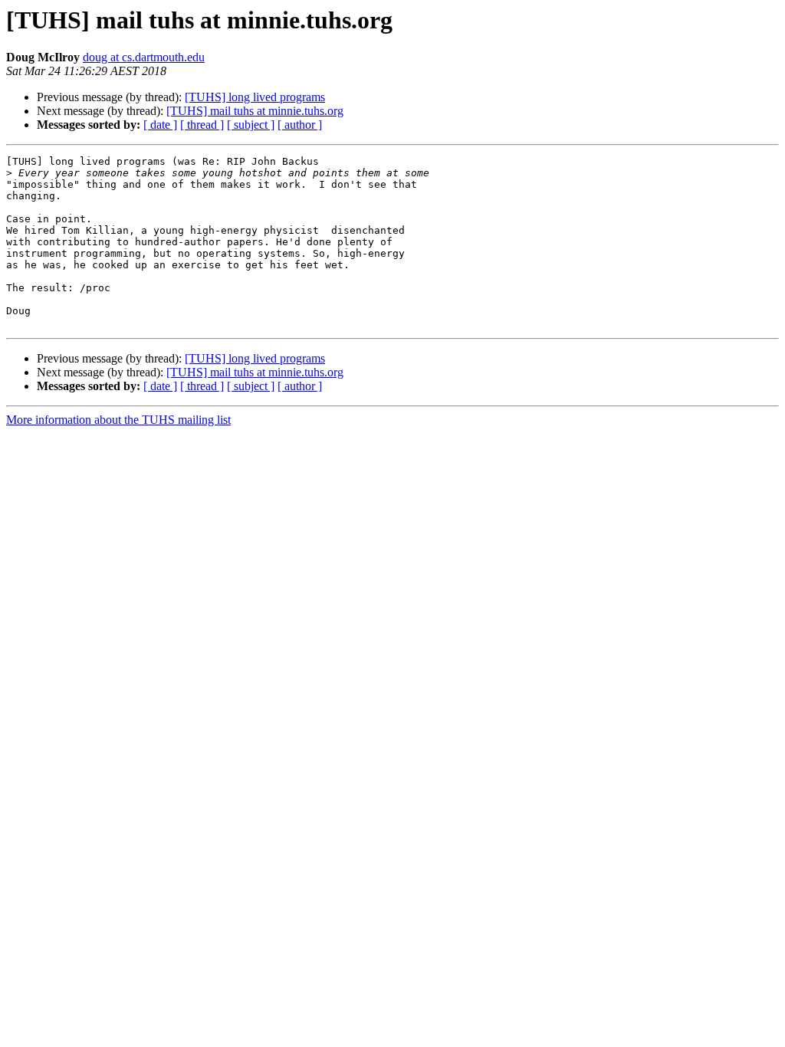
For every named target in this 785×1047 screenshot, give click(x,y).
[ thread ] (202, 124)
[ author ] (300, 124)
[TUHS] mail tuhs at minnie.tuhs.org (254, 110)
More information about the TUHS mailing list (118, 419)
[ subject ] (250, 124)
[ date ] (160, 124)
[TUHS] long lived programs (255, 96)
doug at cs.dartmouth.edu (144, 57)
